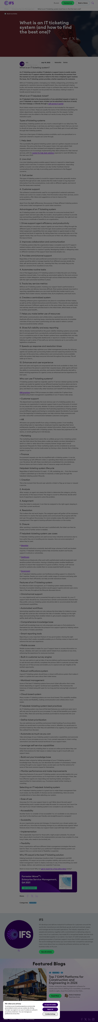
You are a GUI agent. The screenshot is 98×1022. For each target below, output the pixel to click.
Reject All (50, 1009)
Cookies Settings (50, 1014)
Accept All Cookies (50, 1004)
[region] (31, 1010)
